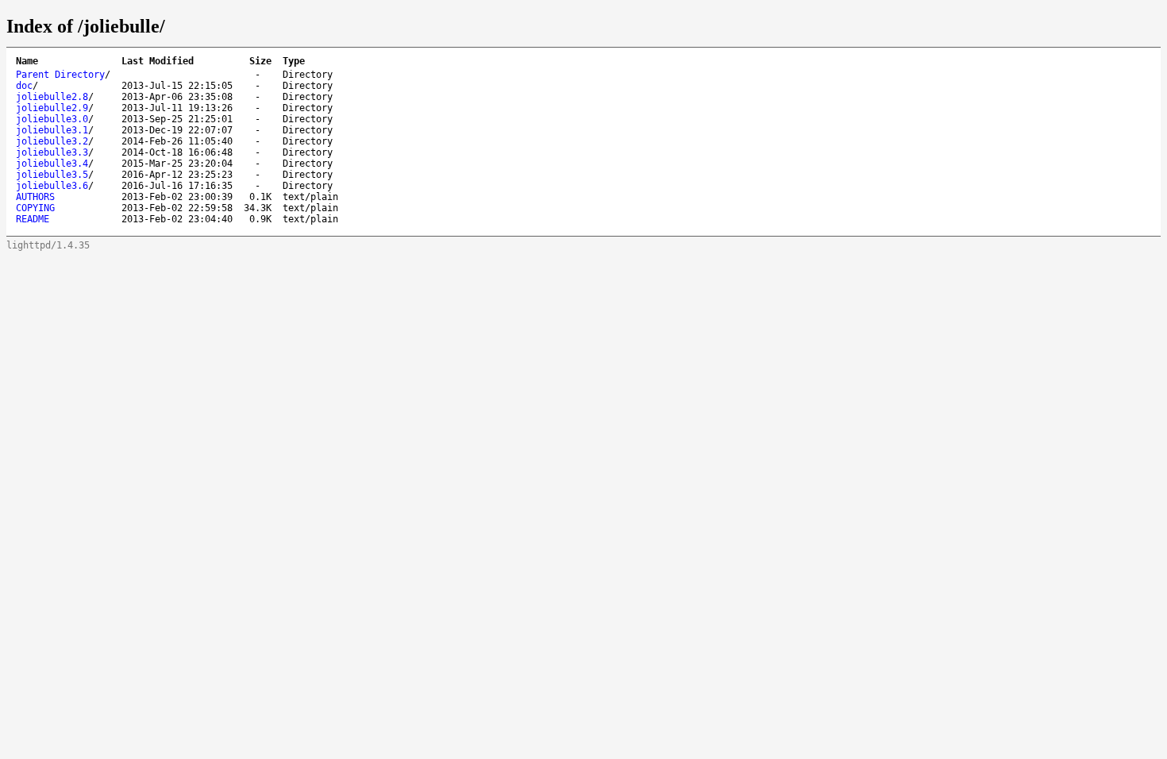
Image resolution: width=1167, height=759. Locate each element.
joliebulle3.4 (52, 163)
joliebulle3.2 (52, 141)
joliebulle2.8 (52, 96)
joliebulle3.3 (52, 152)
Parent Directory (60, 74)
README (32, 219)
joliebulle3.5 (52, 174)
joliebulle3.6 (52, 185)
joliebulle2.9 (52, 108)
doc (24, 85)
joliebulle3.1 (52, 130)
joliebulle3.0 (52, 119)
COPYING (35, 208)
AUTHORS (35, 196)
